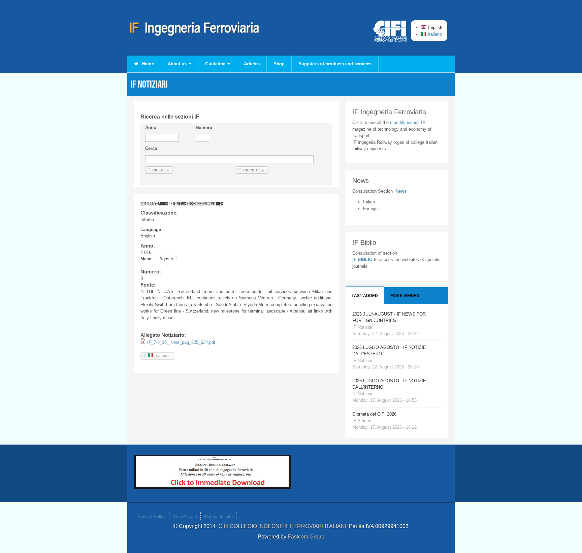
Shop (279, 63)
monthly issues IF (407, 122)
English (434, 27)
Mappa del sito (218, 516)
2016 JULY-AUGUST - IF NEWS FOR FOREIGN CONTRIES (181, 203)
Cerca (151, 148)
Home (147, 63)
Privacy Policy (151, 516)
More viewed (404, 295)
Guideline (216, 63)
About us (178, 63)
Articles (252, 63)
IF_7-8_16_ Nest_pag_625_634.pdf (181, 342)
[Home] (194, 30)
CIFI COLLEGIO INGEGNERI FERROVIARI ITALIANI (283, 526)
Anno (150, 127)
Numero (204, 127)
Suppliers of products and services (334, 63)
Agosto (166, 258)
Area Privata (185, 516)
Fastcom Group (306, 537)
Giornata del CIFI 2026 (374, 414)
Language (150, 229)
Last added (365, 295)
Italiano (434, 34)
